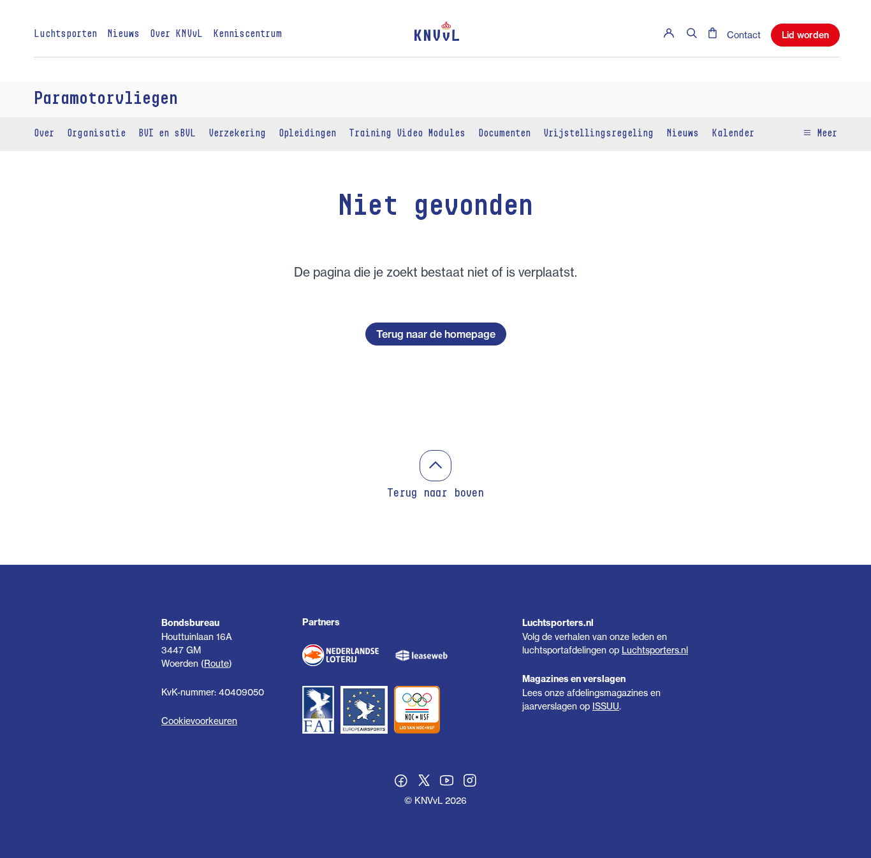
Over (44, 133)
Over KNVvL (176, 34)
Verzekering (237, 133)
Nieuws (123, 34)
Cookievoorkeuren (199, 720)
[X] (424, 782)
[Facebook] (401, 782)
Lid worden (805, 35)
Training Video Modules (407, 133)
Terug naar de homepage (435, 334)
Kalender (733, 133)
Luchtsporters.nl (655, 649)
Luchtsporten (65, 34)
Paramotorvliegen (106, 99)
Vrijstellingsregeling (598, 133)
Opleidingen (307, 133)
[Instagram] (470, 782)
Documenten (504, 133)
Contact (744, 34)
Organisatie (96, 133)
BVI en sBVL (167, 133)
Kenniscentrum (247, 34)
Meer (824, 133)
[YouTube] (447, 782)
